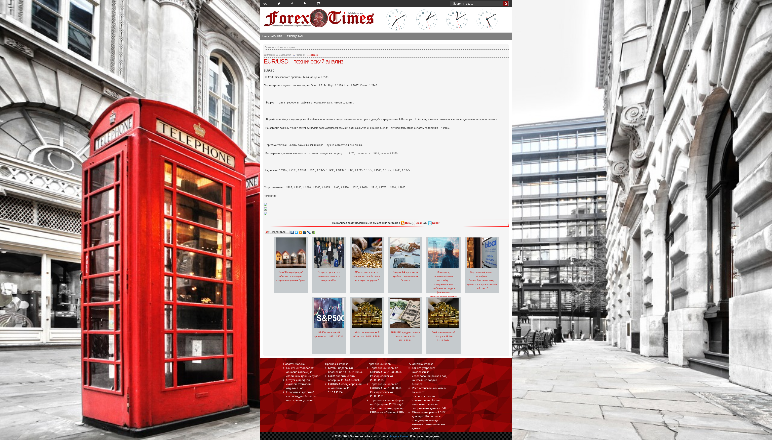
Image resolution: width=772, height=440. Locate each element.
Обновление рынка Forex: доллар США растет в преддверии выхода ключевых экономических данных (429, 420)
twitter (435, 223)
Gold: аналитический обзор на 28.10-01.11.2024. (443, 336)
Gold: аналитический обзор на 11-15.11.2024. (344, 378)
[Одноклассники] (301, 231)
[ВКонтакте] (292, 231)
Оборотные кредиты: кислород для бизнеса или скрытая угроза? (367, 276)
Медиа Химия (399, 436)
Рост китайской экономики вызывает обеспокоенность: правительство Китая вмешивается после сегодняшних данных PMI (429, 398)
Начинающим (272, 36)
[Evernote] (313, 231)
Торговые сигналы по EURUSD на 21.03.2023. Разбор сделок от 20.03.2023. (386, 390)
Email (419, 223)
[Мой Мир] (305, 231)
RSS (407, 223)
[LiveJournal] (309, 231)
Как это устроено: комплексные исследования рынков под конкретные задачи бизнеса (429, 376)
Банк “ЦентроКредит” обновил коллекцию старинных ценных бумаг (290, 276)
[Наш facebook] (292, 3)
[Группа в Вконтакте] (265, 3)
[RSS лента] (305, 3)
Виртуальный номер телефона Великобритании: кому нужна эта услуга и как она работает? (482, 280)
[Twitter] (296, 231)
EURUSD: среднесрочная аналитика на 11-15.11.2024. (405, 336)
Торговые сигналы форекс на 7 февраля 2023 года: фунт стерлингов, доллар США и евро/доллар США (387, 406)
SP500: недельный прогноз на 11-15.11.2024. (345, 370)
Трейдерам (295, 36)
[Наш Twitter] (278, 3)
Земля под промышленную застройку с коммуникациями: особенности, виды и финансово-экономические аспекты (443, 284)
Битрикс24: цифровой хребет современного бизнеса (405, 276)
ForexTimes (312, 54)
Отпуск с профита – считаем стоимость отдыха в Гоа (329, 276)
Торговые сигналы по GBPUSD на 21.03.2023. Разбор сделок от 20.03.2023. (386, 374)
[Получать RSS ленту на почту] (318, 3)
